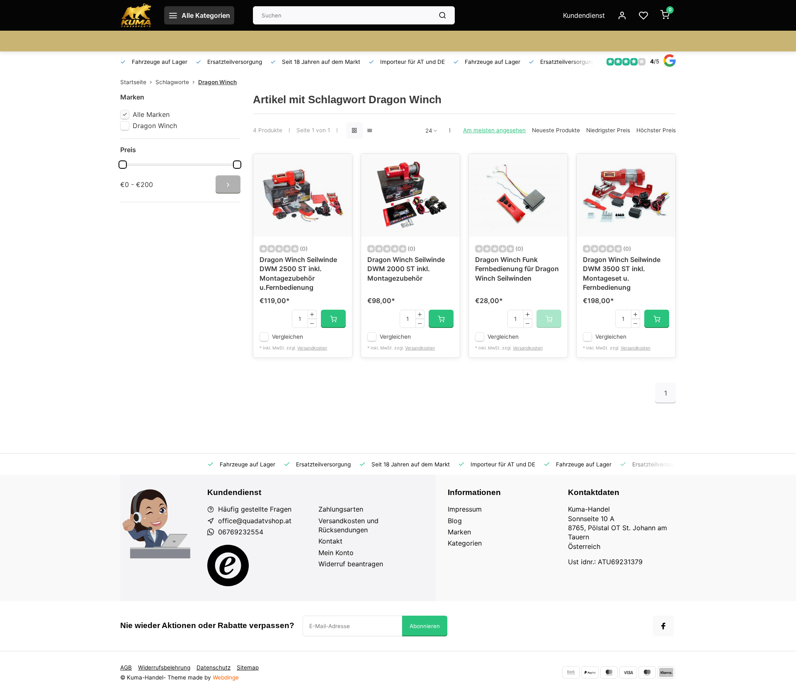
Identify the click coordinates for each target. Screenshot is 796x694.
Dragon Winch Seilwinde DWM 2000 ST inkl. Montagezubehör (406, 268)
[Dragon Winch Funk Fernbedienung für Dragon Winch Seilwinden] (518, 195)
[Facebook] (663, 626)
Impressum (465, 509)
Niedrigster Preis (608, 130)
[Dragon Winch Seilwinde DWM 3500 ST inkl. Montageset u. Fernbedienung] (626, 195)
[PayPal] (590, 672)
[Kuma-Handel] (136, 15)
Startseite (133, 82)
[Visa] (628, 672)
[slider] (123, 164)
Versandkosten (312, 348)
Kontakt (330, 541)
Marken (459, 532)
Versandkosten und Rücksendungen (348, 525)
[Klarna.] (666, 672)
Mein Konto (336, 552)
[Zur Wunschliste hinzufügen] (339, 166)
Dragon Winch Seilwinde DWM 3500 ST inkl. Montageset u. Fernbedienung (621, 273)
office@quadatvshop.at (254, 521)
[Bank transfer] (571, 672)
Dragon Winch (217, 82)
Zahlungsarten (340, 509)
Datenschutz (214, 667)
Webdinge (226, 677)
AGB (126, 667)
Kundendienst (584, 15)
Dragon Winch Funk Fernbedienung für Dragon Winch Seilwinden (517, 268)
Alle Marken (151, 114)
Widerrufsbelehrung (164, 667)
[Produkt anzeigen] (333, 319)
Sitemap (248, 667)
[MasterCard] (609, 672)
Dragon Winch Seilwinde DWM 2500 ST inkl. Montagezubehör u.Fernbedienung (298, 273)
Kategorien (465, 543)
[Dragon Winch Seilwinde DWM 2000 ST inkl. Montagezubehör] (410, 195)
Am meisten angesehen (494, 130)
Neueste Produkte (556, 130)
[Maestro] (647, 672)
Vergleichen (287, 336)
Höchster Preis (656, 130)
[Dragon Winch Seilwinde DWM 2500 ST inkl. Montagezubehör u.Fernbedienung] (302, 195)
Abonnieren (425, 626)
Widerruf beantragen (350, 564)
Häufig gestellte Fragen (254, 509)
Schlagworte (172, 82)
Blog (455, 521)
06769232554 (240, 532)
